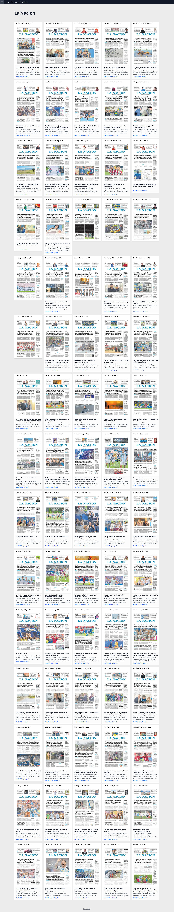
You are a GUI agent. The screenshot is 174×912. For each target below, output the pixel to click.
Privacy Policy (87, 909)
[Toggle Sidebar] (2, 2)
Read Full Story (22, 76)
